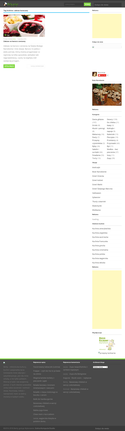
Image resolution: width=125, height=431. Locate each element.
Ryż (108, 146)
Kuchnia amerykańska (101, 228)
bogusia (66, 378)
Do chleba (111, 122)
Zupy (8, 35)
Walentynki (97, 206)
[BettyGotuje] (10, 6)
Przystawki (111, 143)
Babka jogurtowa (40, 410)
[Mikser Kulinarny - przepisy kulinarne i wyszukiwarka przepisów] (107, 350)
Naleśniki (111, 134)
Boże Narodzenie (99, 172)
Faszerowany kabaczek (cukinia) (46, 367)
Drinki (94, 125)
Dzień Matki (97, 184)
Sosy (109, 155)
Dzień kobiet (97, 180)
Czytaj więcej (9, 66)
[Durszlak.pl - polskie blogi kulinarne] (107, 353)
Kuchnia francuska (100, 241)
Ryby (94, 146)
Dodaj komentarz (37, 66)
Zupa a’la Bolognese (77, 374)
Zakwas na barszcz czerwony (14, 41)
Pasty (94, 137)
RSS (11, 401)
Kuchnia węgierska (100, 258)
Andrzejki (96, 167)
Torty (94, 158)
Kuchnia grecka (98, 245)
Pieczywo (111, 137)
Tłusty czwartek (99, 201)
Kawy (109, 125)
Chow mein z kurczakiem (43, 414)
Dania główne (98, 119)
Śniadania (96, 155)
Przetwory (111, 140)
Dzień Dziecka (98, 176)
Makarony (96, 134)
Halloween (96, 193)
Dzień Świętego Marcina (102, 189)
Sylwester (96, 197)
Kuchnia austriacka (100, 237)
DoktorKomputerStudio (45, 428)
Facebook (116, 4)
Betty (14, 39)
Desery (110, 119)
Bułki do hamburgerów (43, 399)
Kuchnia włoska (98, 262)
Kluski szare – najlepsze (81, 378)
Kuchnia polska (98, 254)
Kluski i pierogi (98, 128)
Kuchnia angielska (99, 233)
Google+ (119, 4)
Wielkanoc (96, 210)
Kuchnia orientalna (100, 250)
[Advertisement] (107, 26)
